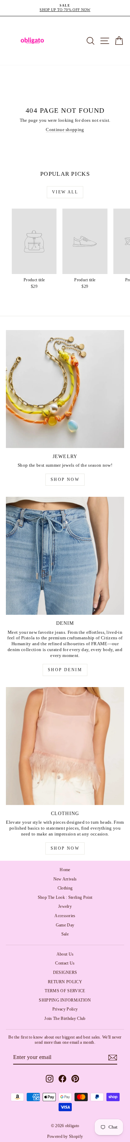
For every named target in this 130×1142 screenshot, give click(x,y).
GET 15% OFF (65, 603)
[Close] (117, 507)
